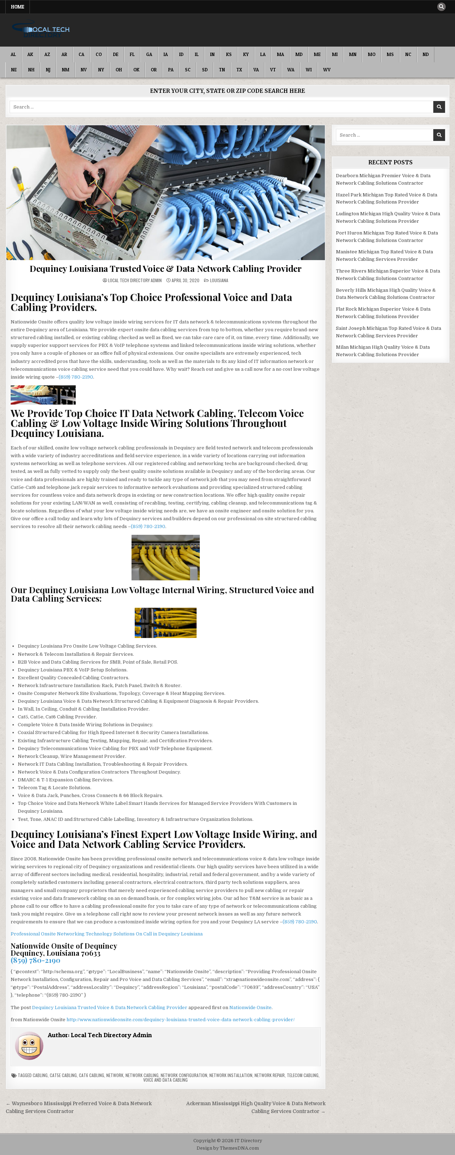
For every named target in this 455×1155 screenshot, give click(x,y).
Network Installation (230, 1075)
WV (327, 70)
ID (181, 54)
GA (149, 54)
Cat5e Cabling (63, 1075)
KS (229, 54)
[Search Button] (441, 6)
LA (263, 54)
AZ (47, 54)
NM (65, 70)
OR (154, 70)
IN (212, 54)
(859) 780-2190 (76, 377)
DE (115, 54)
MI (335, 54)
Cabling (40, 1075)
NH (31, 70)
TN (222, 70)
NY (101, 70)
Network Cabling (142, 1075)
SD (205, 70)
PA (170, 70)
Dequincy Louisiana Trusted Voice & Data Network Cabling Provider (166, 268)
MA (280, 54)
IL (197, 54)
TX (239, 70)
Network (114, 1075)
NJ (48, 70)
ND (426, 54)
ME (317, 54)
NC (408, 54)
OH (119, 70)
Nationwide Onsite (250, 1007)
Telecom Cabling (302, 1075)
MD (299, 54)
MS (390, 54)
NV (84, 70)
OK (136, 70)
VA (256, 70)
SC (188, 70)
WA (290, 70)
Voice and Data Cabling (165, 1080)
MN (353, 54)
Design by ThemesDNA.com (228, 1148)
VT (273, 70)
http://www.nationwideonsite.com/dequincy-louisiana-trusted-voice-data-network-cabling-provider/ (180, 1019)
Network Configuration (184, 1075)
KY (246, 54)
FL (132, 54)
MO (371, 54)
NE (14, 70)
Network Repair (270, 1075)
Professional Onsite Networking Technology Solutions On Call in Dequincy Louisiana (107, 934)
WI (309, 70)
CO (99, 54)
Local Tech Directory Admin (135, 280)
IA (166, 54)
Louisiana (219, 280)
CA (81, 54)
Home (17, 7)
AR (64, 54)
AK (30, 54)
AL (13, 54)
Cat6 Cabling (91, 1075)
